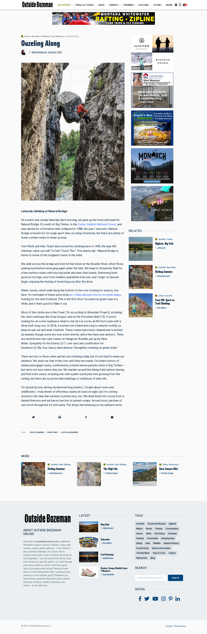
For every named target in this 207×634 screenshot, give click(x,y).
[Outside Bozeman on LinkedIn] (177, 599)
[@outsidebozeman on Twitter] (146, 599)
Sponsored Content (161, 548)
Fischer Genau (112, 473)
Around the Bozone (157, 524)
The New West (142, 553)
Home (27, 36)
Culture (161, 296)
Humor (139, 533)
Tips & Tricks (159, 553)
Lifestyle (140, 524)
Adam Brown (108, 528)
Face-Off (168, 296)
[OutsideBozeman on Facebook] (140, 599)
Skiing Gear (141, 558)
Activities (35, 36)
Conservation (172, 528)
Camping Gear (167, 538)
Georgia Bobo (108, 574)
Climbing (45, 36)
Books (149, 528)
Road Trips (52, 432)
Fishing (169, 239)
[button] (33, 417)
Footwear (172, 533)
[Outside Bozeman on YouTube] (155, 599)
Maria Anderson (39, 52)
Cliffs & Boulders (69, 432)
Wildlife (156, 543)
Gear (148, 543)
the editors (161, 308)
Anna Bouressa (163, 276)
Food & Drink (142, 548)
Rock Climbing (57, 36)
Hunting (140, 538)
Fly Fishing (160, 533)
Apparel (172, 524)
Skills (148, 533)
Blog (153, 558)
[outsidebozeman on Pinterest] (170, 599)
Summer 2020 (55, 52)
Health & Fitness (171, 543)
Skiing (165, 464)
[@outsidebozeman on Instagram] (163, 599)
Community (152, 538)
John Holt (161, 248)
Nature (139, 528)
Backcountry (174, 464)
